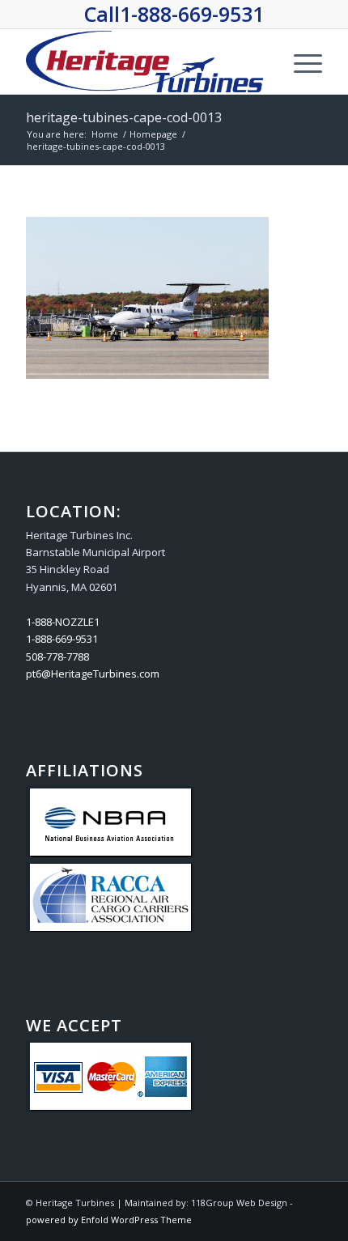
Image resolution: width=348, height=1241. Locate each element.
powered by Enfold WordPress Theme (109, 1219)
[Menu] (300, 61)
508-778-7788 (57, 656)
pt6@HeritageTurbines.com (92, 673)
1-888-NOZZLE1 (63, 621)
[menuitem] (300, 61)
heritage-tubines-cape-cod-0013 (124, 117)
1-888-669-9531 (192, 14)
